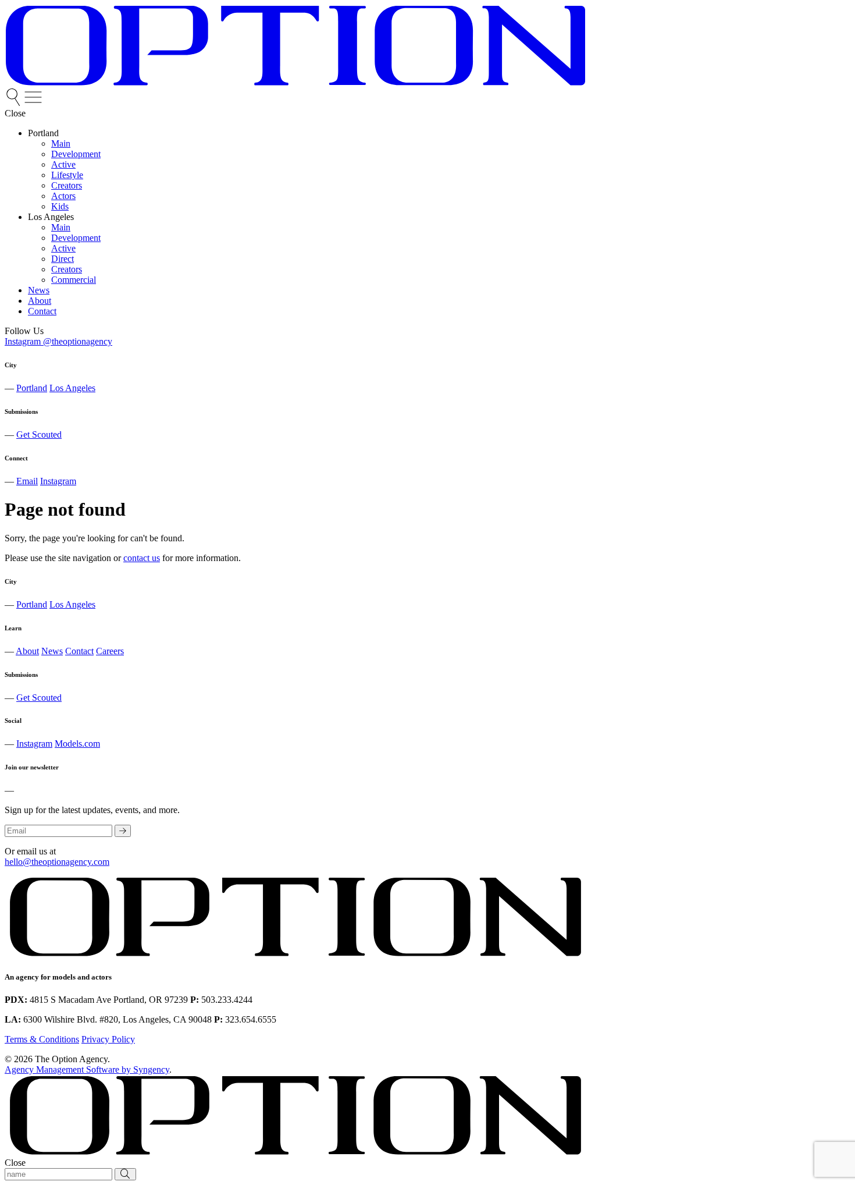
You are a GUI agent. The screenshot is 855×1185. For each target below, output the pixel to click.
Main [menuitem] (60, 143)
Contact (79, 651)
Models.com (77, 743)
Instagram (58, 481)
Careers (110, 651)
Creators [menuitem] (66, 185)
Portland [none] (43, 133)
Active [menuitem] (63, 164)
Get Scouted (39, 434)
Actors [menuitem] (63, 196)
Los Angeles (72, 388)
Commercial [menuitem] (73, 280)
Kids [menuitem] (60, 206)
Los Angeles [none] (51, 217)
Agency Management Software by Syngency (87, 1069)
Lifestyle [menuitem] (67, 175)
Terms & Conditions (42, 1039)
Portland (31, 388)
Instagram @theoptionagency (58, 341)
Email (27, 481)
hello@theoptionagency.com (57, 862)
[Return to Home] (295, 83)
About (27, 651)
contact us (141, 558)
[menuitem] (14, 103)
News (52, 651)
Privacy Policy (108, 1039)
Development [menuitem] (76, 154)
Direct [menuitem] (62, 259)
